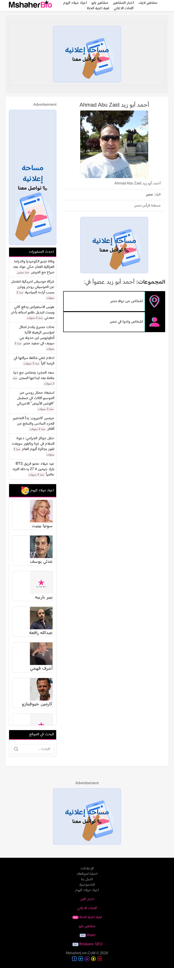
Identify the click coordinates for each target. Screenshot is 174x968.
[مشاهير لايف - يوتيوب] (99, 959)
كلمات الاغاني (124, 8)
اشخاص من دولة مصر (126, 301)
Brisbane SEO (90, 944)
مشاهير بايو (87, 926)
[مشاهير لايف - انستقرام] (87, 959)
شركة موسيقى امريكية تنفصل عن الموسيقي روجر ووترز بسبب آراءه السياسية (32, 287)
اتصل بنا (87, 879)
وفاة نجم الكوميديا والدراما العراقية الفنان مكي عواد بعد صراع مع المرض (33, 267)
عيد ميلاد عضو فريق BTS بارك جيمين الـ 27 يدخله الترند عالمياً (33, 469)
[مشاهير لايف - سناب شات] (93, 959)
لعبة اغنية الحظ (98, 8)
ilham (91, 935)
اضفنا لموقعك (87, 874)
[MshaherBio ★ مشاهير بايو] (30, 5)
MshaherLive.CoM (80, 953)
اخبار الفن (87, 899)
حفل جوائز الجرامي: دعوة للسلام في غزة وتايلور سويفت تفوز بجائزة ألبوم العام (33, 444)
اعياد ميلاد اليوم (87, 890)
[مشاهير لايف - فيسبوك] (74, 959)
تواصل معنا (84, 59)
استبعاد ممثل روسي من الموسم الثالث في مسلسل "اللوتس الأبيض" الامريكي (35, 398)
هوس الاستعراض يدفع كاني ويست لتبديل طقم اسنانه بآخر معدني (32, 312)
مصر (149, 194)
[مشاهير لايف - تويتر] (80, 959)
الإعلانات (87, 868)
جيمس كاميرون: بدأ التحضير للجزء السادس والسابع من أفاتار (33, 423)
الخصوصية (87, 885)
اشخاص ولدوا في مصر (126, 322)
